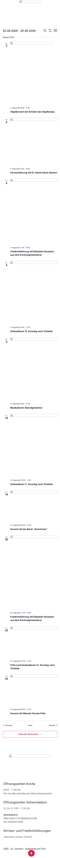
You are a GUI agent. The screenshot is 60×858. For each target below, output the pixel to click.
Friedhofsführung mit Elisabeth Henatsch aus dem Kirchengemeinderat (32, 253)
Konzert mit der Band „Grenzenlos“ (29, 529)
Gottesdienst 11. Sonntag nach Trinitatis (31, 484)
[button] (4, 9)
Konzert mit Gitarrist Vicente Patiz (27, 713)
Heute (30, 725)
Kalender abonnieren (29, 734)
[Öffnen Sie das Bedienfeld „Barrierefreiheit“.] (31, 853)
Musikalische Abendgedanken (26, 407)
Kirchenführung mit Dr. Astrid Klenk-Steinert (33, 172)
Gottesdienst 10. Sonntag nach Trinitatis (31, 331)
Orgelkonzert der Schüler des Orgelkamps (32, 111)
